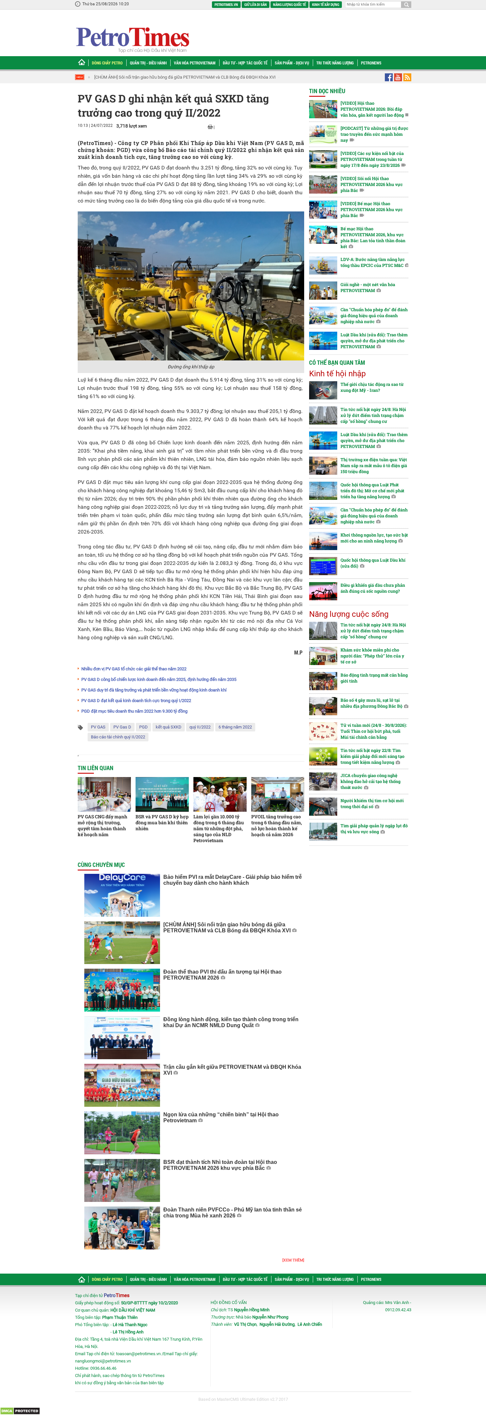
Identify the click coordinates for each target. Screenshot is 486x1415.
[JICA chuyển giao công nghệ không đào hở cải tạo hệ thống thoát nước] (323, 781)
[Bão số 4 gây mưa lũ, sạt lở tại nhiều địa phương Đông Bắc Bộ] (323, 706)
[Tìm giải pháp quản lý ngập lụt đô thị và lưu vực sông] (323, 832)
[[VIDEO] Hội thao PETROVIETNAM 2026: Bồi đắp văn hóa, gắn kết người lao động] (323, 109)
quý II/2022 (200, 727)
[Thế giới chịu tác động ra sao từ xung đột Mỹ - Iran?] (323, 390)
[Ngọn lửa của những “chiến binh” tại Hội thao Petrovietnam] (122, 1132)
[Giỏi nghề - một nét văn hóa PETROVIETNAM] (323, 290)
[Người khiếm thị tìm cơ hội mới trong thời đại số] (323, 807)
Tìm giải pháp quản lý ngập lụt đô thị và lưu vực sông (374, 829)
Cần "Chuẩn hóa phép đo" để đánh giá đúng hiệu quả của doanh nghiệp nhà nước (374, 315)
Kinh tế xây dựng (325, 4)
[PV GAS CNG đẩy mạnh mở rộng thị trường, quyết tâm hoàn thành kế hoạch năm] (104, 794)
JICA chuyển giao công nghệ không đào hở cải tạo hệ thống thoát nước (370, 781)
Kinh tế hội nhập (337, 373)
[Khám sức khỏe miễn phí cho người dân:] (323, 656)
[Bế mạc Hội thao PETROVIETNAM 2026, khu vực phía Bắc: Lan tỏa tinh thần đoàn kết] (323, 235)
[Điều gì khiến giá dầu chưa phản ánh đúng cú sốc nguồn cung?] (323, 591)
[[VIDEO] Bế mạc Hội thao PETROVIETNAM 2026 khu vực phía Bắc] (323, 210)
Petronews (371, 62)
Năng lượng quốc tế (289, 4)
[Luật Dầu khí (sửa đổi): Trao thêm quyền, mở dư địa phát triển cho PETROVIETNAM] (323, 341)
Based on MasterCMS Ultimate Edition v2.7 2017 (243, 1399)
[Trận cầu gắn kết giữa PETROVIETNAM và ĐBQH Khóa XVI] (122, 1085)
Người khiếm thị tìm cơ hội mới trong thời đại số (372, 803)
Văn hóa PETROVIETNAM (195, 62)
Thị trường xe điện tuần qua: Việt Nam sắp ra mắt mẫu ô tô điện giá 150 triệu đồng (374, 465)
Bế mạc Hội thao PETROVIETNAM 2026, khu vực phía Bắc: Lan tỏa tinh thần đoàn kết (373, 237)
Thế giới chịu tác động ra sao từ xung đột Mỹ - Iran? (372, 387)
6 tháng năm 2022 (235, 727)
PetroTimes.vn (226, 4)
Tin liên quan (95, 768)
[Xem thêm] (293, 1259)
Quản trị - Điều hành (148, 62)
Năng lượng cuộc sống (348, 614)
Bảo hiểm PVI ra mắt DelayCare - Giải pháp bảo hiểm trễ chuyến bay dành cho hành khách (232, 880)
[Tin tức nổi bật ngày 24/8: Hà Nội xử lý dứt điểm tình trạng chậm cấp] (323, 415)
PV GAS (98, 727)
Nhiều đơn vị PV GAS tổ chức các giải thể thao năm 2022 (133, 668)
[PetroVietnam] (132, 39)
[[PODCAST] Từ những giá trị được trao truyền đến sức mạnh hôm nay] (323, 134)
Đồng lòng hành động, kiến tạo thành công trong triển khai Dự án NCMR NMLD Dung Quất (231, 1022)
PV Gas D (122, 727)
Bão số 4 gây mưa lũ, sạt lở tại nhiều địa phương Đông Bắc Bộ (371, 703)
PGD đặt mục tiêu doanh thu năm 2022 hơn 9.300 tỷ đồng (134, 711)
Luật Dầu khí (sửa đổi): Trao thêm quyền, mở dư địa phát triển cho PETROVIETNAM (374, 341)
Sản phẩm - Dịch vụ (292, 62)
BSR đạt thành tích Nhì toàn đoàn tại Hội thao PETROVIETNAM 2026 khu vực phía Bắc (220, 1165)
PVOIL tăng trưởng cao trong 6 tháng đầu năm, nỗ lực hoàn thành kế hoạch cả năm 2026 (276, 825)
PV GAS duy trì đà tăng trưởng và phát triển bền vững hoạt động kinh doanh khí (153, 690)
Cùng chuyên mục (101, 865)
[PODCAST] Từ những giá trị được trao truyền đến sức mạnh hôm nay (374, 134)
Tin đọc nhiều (327, 91)
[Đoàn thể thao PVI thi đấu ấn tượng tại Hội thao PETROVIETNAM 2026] (122, 990)
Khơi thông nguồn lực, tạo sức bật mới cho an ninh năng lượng (374, 538)
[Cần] (323, 316)
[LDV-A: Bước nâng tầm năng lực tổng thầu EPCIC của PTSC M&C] (323, 265)
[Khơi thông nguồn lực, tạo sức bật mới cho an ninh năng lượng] (323, 541)
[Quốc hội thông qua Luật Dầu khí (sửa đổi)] (323, 566)
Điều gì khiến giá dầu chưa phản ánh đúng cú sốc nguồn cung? (373, 588)
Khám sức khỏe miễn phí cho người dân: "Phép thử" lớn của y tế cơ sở (372, 656)
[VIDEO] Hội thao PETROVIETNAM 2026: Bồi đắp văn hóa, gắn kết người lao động (372, 109)
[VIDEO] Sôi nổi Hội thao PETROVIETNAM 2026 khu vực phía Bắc (372, 184)
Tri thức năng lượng (335, 62)
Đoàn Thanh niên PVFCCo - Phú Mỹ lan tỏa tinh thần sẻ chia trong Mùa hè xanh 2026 (232, 1212)
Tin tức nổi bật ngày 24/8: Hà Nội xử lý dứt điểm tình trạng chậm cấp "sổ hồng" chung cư (373, 415)
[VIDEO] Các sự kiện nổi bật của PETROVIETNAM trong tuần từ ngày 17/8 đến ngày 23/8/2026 (372, 159)
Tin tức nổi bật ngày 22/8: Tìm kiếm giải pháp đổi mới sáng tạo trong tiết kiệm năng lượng (372, 756)
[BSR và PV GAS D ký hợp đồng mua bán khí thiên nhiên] (162, 794)
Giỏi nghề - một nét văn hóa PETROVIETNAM (368, 287)
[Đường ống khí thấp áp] (191, 285)
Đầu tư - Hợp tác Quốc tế (245, 62)
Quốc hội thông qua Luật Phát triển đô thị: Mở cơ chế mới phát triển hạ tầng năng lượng (372, 491)
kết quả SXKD (169, 727)
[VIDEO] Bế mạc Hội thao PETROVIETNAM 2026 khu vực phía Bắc (372, 209)
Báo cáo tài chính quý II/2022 (118, 736)
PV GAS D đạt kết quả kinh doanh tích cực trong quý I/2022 (136, 700)
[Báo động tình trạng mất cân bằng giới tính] (323, 681)
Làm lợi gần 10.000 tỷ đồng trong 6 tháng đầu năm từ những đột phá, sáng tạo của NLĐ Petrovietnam (218, 828)
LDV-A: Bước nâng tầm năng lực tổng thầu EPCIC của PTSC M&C (373, 262)
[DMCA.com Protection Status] (20, 1410)
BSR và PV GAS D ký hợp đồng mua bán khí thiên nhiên (162, 822)
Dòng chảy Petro (107, 62)
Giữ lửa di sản (255, 4)
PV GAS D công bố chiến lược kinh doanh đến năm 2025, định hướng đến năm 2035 (158, 679)
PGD (143, 727)
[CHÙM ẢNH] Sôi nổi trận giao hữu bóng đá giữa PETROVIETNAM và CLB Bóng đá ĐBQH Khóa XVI (185, 77)
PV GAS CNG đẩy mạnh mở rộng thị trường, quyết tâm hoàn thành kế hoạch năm (102, 825)
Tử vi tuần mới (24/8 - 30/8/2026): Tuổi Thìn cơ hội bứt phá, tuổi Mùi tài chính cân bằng (374, 731)
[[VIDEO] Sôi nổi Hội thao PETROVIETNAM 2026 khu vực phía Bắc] (323, 184)
